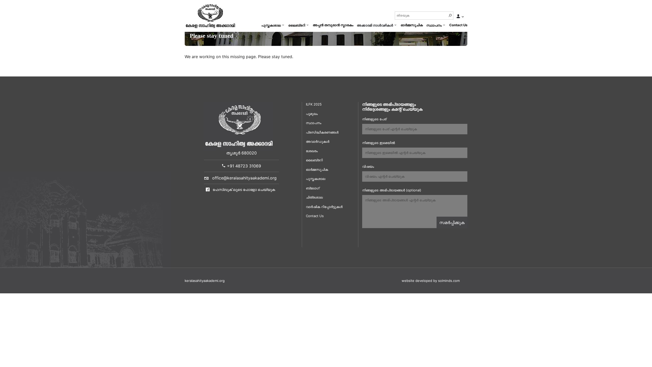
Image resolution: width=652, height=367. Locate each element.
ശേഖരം (312, 151)
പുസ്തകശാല (271, 25)
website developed (417, 281)
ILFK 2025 (314, 104)
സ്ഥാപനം (434, 25)
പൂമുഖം (312, 114)
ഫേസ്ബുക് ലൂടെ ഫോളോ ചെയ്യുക (243, 189)
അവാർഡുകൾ (317, 141)
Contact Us (458, 25)
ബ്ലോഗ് (312, 188)
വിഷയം (368, 166)
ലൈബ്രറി (296, 25)
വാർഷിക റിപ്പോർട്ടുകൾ (324, 207)
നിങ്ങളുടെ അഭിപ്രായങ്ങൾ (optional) (391, 190)
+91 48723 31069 (243, 165)
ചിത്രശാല (314, 197)
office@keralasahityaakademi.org (244, 177)
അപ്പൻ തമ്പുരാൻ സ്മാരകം (333, 25)
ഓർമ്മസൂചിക (412, 25)
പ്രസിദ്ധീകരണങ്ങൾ (322, 132)
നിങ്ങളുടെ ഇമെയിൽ (378, 143)
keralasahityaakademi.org (205, 281)
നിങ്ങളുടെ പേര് (374, 119)
